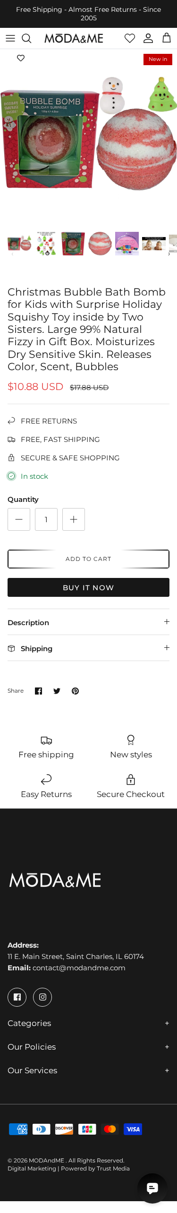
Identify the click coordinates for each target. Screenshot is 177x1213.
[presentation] (12, 253)
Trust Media (113, 1168)
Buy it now (88, 587)
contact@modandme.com (79, 967)
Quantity (23, 499)
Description (28, 622)
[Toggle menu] (10, 38)
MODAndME (47, 1160)
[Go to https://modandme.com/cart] (166, 38)
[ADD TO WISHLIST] (21, 58)
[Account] (145, 38)
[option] (88, 137)
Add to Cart (88, 558)
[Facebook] (17, 997)
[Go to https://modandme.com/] (73, 38)
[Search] (31, 38)
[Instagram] (42, 997)
